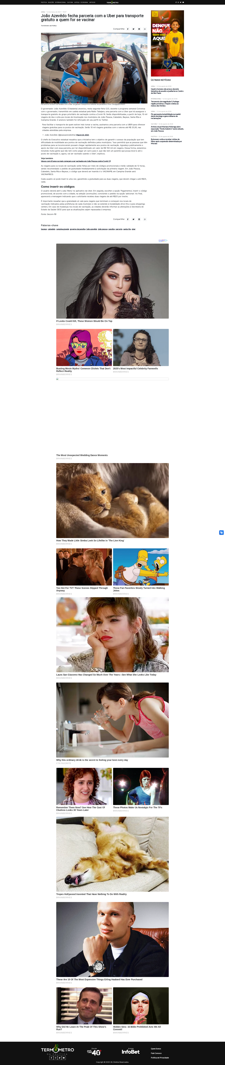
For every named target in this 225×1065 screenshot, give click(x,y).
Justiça (76, 2)
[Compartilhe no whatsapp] (145, 29)
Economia (84, 2)
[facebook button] (51, 1058)
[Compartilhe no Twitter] (133, 29)
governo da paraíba (78, 229)
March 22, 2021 (82, 135)
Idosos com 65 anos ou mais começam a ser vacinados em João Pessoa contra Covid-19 (76, 161)
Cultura (70, 2)
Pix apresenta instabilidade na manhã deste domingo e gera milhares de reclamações (165, 116)
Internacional (60, 2)
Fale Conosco (156, 1053)
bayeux (44, 229)
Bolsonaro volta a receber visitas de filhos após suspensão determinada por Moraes (166, 141)
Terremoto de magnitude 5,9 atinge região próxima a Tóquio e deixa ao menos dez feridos (165, 103)
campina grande (62, 229)
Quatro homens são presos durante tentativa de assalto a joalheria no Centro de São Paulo (167, 91)
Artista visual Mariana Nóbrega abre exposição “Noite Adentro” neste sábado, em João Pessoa (167, 128)
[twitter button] (180, 2)
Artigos (92, 2)
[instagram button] (178, 2)
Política (44, 2)
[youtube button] (183, 2)
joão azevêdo (91, 229)
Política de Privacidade (160, 1058)
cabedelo (51, 229)
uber (133, 229)
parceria (119, 229)
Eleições (51, 2)
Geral (43, 12)
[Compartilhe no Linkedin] (139, 29)
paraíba (112, 229)
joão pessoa (103, 229)
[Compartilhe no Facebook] (128, 29)
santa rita (127, 229)
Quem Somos (156, 1049)
